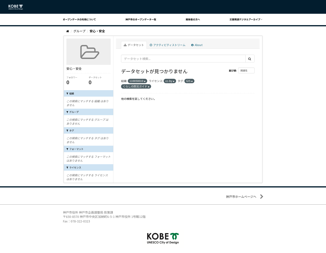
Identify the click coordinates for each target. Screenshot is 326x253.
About (198, 45)
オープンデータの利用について (79, 19)
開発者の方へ (193, 19)
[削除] (145, 81)
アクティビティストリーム (169, 45)
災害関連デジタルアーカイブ (245, 19)
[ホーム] (67, 31)
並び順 (232, 70)
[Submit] (250, 58)
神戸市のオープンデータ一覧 (140, 19)
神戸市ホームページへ (241, 196)
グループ (79, 31)
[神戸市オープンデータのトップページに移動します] (17, 7)
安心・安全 (97, 31)
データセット (135, 45)
